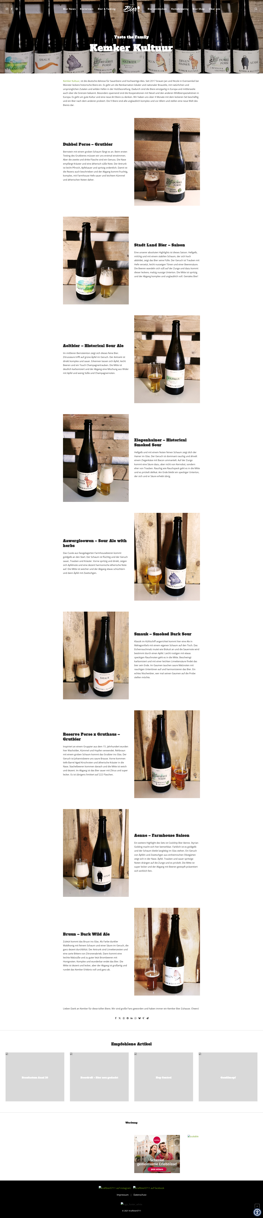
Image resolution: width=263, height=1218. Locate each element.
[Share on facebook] (115, 1018)
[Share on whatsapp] (135, 1018)
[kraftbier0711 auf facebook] (148, 1188)
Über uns (214, 8)
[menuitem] (7, 9)
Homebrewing (179, 8)
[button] (7, 9)
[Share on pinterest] (127, 1018)
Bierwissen (87, 8)
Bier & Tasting (107, 8)
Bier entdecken (157, 8)
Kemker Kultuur (71, 80)
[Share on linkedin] (131, 1018)
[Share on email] (147, 1018)
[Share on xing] (143, 1018)
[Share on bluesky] (139, 1018)
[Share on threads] (123, 1018)
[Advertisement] (50, 1155)
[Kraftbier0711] (131, 8)
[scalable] (193, 1136)
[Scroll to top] (257, 1205)
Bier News (69, 8)
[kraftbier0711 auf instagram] (116, 1188)
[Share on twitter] (119, 1018)
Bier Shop (199, 8)
